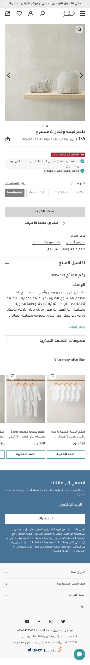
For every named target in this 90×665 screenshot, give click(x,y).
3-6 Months (14, 193)
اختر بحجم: (78, 183)
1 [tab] (47, 126)
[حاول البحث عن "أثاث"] (42, 14)
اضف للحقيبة (66, 454)
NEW (79, 193)
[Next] (8, 75)
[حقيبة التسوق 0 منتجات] (8, 14)
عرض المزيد (77, 327)
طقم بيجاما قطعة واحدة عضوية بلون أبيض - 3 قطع (26, 435)
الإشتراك (45, 519)
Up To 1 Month (60, 193)
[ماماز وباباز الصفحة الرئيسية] (68, 14)
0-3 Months (36, 193)
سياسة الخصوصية (29, 538)
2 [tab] (43, 126)
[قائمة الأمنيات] (52, 376)
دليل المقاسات (15, 183)
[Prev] (81, 75)
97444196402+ (61, 551)
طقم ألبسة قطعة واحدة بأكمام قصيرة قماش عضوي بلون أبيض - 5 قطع (67, 435)
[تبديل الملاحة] (82, 14)
